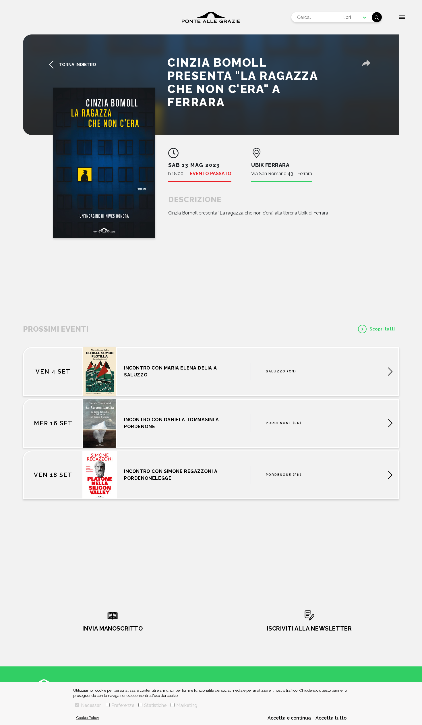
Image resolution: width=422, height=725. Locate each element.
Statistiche (155, 705)
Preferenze (122, 705)
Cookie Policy (87, 717)
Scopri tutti (382, 329)
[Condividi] (366, 63)
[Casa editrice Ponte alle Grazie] (211, 17)
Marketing (186, 705)
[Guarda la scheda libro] (104, 163)
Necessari (91, 705)
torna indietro (77, 64)
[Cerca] (377, 17)
